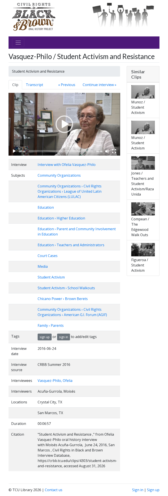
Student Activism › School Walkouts (66, 288)
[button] (64, 124)
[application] (64, 124)
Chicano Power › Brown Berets (63, 298)
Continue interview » (99, 84)
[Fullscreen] (114, 151)
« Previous (66, 84)
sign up (45, 337)
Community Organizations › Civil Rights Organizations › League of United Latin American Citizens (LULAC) (70, 191)
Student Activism (51, 277)
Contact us (53, 489)
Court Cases (48, 255)
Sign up (153, 489)
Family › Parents (51, 325)
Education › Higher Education (61, 218)
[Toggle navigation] (18, 42)
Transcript (34, 84)
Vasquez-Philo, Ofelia (55, 380)
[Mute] (107, 151)
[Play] (14, 151)
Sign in (137, 489)
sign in (63, 337)
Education (46, 207)
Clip (15, 84)
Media (43, 266)
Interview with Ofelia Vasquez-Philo (67, 164)
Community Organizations (59, 175)
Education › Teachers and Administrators (71, 245)
